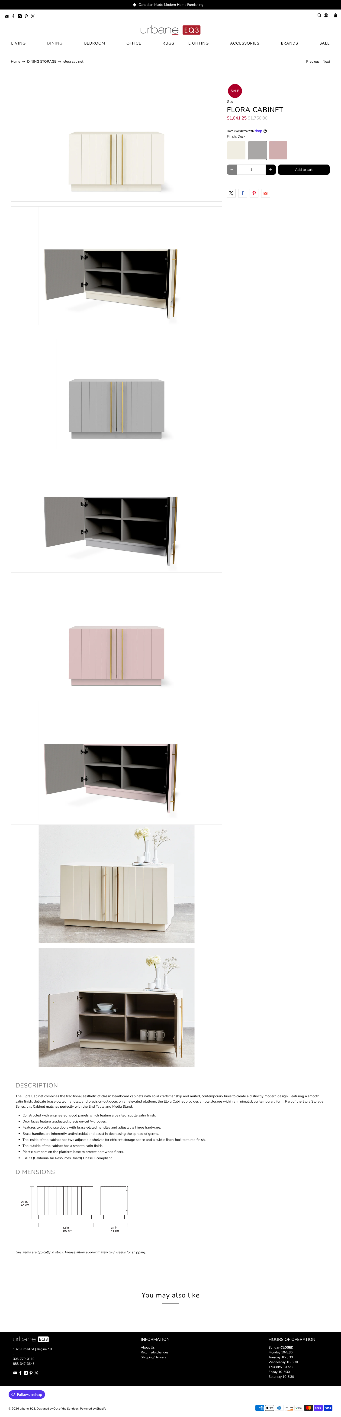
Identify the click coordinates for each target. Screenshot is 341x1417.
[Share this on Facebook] (242, 193)
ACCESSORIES (244, 43)
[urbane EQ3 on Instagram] (21, 17)
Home (15, 61)
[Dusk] (257, 150)
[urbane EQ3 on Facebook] (14, 17)
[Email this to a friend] (265, 193)
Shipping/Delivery (153, 1357)
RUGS (168, 43)
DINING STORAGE (41, 61)
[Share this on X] (231, 193)
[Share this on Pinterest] (254, 193)
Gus (230, 101)
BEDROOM (94, 43)
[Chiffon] (278, 150)
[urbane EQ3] (170, 30)
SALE (324, 43)
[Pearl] (236, 150)
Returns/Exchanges (154, 1352)
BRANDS (289, 43)
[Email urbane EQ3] (8, 17)
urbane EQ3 (27, 1409)
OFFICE (133, 43)
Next (326, 61)
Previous (312, 61)
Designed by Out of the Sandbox (58, 1409)
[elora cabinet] (116, 142)
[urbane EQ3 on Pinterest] (27, 17)
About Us (148, 1347)
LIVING (18, 43)
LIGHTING (198, 43)
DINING (55, 43)
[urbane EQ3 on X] (34, 17)
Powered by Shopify (93, 1409)
